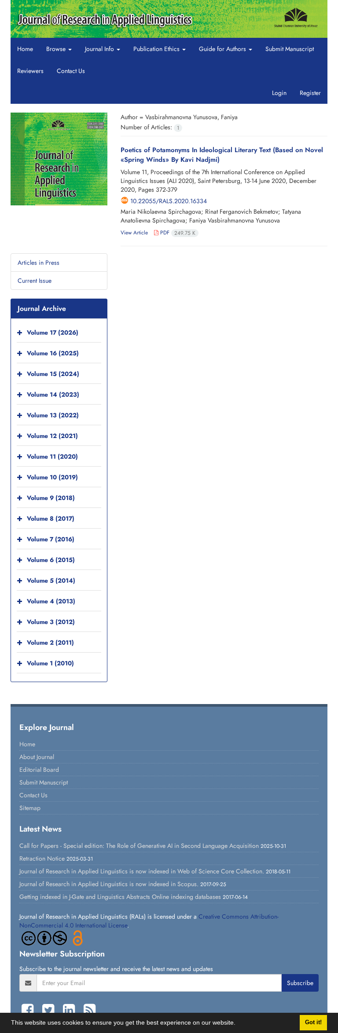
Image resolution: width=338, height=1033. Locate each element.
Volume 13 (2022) (53, 415)
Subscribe (300, 982)
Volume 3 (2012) (51, 621)
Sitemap (29, 807)
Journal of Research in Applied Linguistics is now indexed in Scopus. (108, 884)
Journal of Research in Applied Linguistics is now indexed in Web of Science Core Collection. (141, 871)
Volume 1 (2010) (50, 663)
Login (279, 92)
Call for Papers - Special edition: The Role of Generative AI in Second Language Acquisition (139, 845)
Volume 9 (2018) (51, 497)
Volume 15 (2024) (53, 373)
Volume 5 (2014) (51, 580)
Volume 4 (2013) (51, 601)
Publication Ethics (157, 48)
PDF (176, 233)
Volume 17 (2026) (52, 332)
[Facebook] (29, 1010)
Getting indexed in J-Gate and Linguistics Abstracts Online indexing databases (120, 896)
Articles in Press (38, 262)
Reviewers (30, 70)
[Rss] (89, 1010)
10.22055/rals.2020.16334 (168, 201)
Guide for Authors (223, 48)
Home (25, 48)
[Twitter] (50, 1010)
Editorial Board (39, 769)
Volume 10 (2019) (52, 477)
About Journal (36, 756)
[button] (238, 1023)
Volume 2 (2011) (50, 642)
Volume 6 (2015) (51, 559)
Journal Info (100, 48)
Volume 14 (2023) (53, 394)
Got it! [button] (313, 1022)
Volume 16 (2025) (53, 353)
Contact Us (71, 70)
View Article (134, 233)
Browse (56, 48)
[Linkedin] (71, 1010)
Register (310, 92)
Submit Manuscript (289, 48)
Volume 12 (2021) (52, 435)
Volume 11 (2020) (52, 456)
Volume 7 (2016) (50, 539)
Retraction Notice (42, 858)
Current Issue (34, 280)
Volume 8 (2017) (50, 518)
